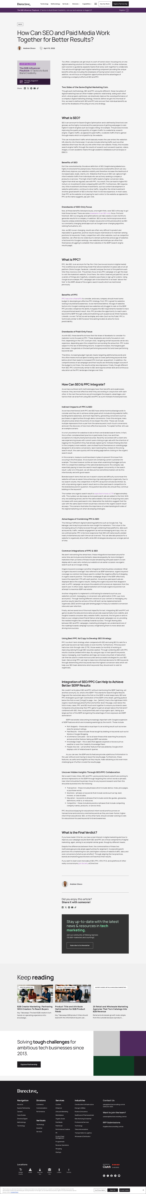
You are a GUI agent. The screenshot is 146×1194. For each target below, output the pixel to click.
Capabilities (86, 4)
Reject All (112, 1190)
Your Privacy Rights (100, 1190)
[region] (73, 1190)
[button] (24, 88)
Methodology (55, 4)
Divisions (75, 4)
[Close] (143, 1190)
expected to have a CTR (103, 493)
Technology (44, 4)
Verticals (65, 4)
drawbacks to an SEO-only (100, 213)
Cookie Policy (14, 1192)
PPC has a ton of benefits (72, 298)
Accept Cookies (124, 1190)
